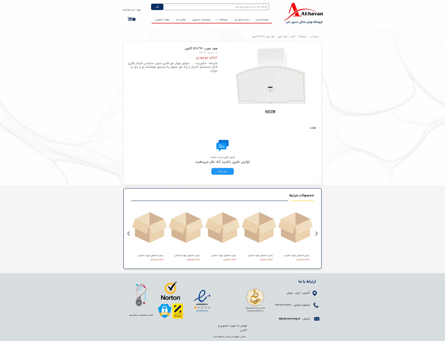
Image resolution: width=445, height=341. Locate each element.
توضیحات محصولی (201, 19)
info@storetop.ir (289, 319)
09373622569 (283, 305)
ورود (138, 10)
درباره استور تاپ (241, 19)
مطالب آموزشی (162, 19)
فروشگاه (223, 19)
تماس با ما (181, 19)
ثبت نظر (222, 171)
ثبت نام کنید (128, 10)
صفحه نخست (262, 19)
